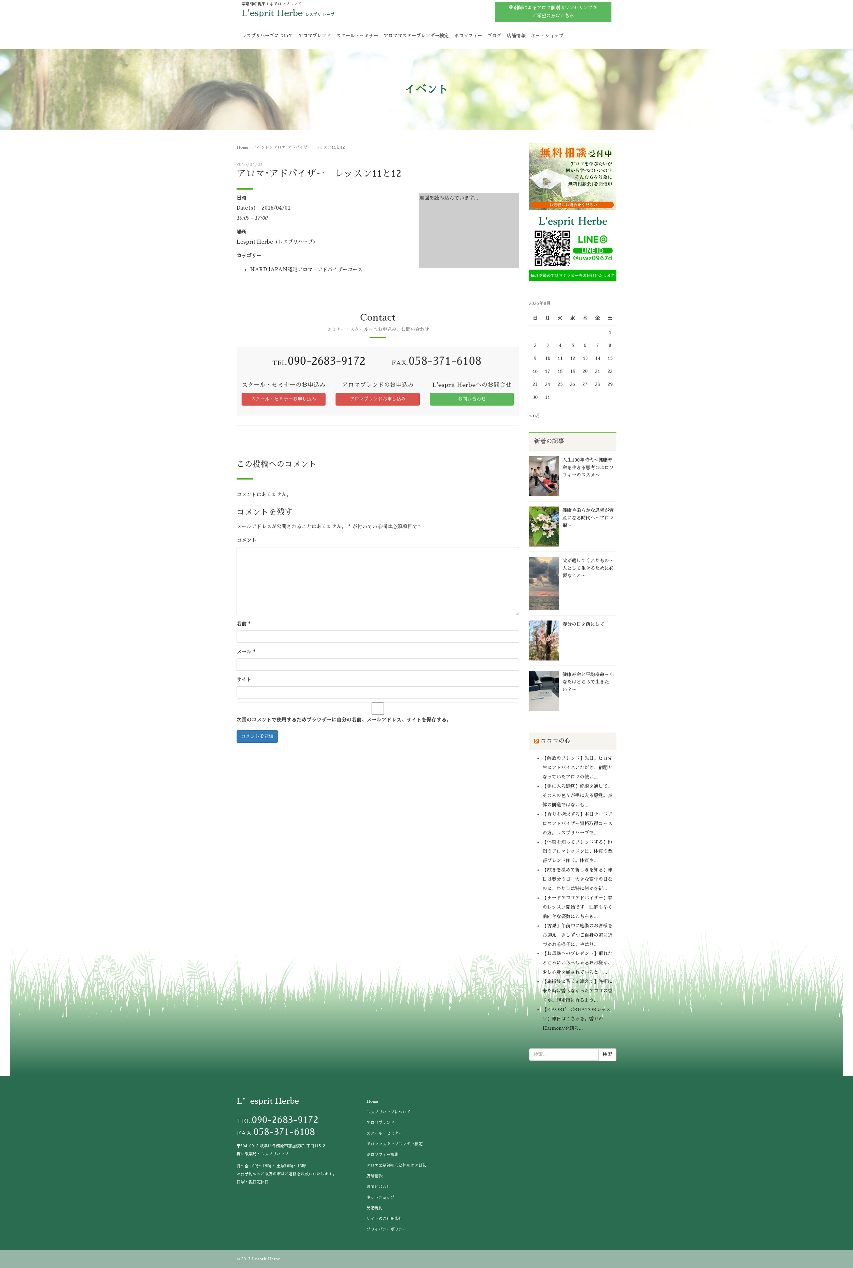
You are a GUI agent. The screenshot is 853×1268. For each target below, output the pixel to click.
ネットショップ (547, 35)
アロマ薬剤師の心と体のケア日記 (396, 1165)
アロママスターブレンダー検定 (416, 35)
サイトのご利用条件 (385, 1219)
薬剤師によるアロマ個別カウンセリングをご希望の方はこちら (553, 11)
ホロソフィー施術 (383, 1155)
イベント (261, 147)
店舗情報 (516, 35)
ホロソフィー (468, 35)
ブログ (494, 35)
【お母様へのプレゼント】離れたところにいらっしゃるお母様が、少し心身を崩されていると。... (577, 962)
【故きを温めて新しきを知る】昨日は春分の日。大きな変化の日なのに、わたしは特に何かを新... (577, 879)
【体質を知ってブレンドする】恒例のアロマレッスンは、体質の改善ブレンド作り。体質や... (577, 851)
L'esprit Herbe (272, 13)
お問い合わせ (472, 399)
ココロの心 (555, 741)
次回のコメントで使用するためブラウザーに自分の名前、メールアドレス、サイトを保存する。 (344, 719)
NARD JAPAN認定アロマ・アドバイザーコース (306, 269)
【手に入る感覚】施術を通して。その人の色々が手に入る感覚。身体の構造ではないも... (577, 795)
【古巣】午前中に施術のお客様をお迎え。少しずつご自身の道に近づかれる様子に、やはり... (577, 935)
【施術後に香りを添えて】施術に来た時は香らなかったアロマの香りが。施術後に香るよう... (577, 990)
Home (242, 147)
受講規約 (375, 1208)
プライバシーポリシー (387, 1229)
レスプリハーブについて (267, 35)
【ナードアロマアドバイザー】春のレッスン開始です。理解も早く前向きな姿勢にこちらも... (577, 907)
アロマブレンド (314, 35)
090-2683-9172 (327, 361)
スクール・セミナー (357, 35)
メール (246, 651)
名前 (244, 623)
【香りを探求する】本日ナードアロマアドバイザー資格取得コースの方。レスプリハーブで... (577, 823)
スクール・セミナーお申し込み (283, 399)
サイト (244, 679)
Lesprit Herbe (266, 1259)
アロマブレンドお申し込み (378, 399)
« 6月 (534, 415)
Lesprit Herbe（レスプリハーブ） (277, 241)
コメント (247, 540)
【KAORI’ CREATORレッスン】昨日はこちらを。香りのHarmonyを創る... (576, 1018)
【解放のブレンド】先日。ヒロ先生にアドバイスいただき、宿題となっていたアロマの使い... (577, 767)
